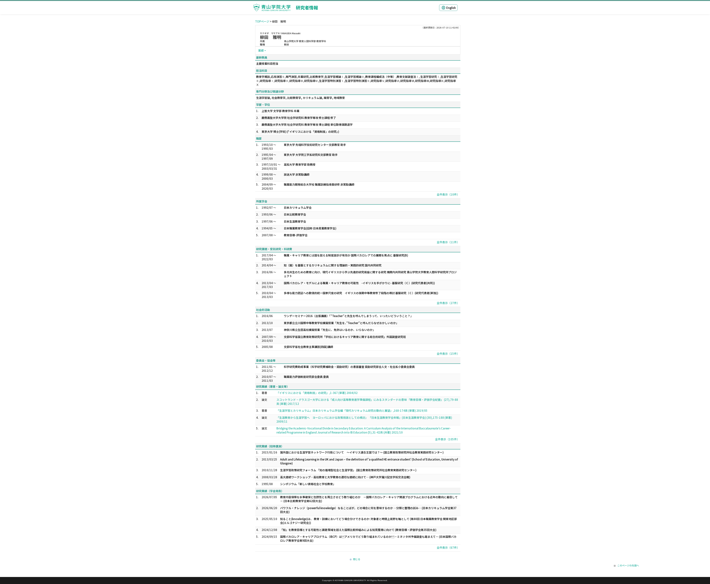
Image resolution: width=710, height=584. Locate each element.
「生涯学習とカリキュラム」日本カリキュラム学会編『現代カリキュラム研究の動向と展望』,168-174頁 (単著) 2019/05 (351, 410)
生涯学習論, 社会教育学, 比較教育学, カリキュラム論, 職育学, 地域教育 (300, 98)
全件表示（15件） (448, 354)
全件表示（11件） (448, 242)
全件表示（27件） (448, 303)
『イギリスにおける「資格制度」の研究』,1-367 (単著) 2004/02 (317, 393)
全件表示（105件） (447, 439)
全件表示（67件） (448, 547)
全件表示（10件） (448, 194)
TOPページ (262, 21)
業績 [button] (261, 50)
